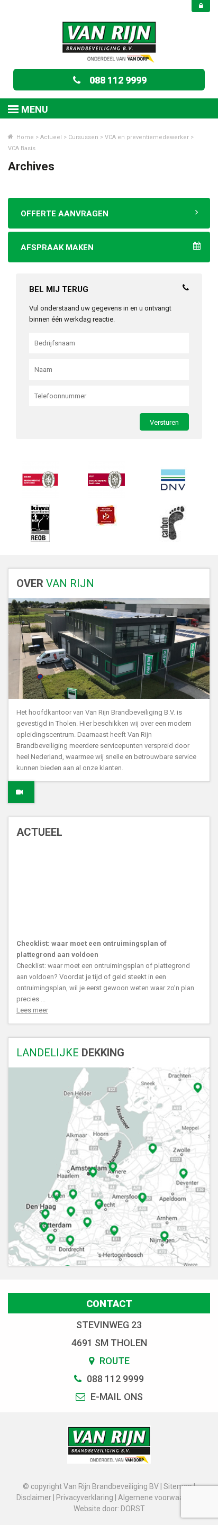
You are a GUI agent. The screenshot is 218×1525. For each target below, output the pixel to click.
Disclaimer (33, 1497)
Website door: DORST (109, 1508)
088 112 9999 (118, 80)
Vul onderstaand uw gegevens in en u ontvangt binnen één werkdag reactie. (100, 313)
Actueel (51, 137)
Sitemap (178, 1486)
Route (113, 1360)
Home (24, 137)
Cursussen (83, 137)
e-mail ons (115, 1396)
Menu (34, 109)
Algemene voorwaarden (158, 1497)
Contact (109, 1303)
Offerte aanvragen (64, 213)
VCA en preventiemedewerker (147, 137)
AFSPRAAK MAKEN (57, 247)
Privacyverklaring (84, 1497)
